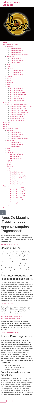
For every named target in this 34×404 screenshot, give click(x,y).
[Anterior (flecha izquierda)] (1, 403)
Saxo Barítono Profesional (18, 94)
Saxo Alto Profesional (16, 90)
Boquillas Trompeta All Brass (19, 112)
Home (5, 42)
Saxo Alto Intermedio (16, 88)
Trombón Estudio (15, 58)
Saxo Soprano (14, 96)
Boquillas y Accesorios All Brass (16, 104)
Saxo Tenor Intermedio (17, 98)
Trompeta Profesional (16, 50)
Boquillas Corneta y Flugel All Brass (21, 106)
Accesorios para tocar (17, 118)
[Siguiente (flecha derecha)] (4, 403)
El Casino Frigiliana (7, 304)
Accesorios (6, 122)
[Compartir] (7, 401)
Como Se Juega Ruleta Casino (10, 318)
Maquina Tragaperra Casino (9, 244)
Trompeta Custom (15, 52)
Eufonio (9, 78)
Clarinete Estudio (15, 72)
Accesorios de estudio (17, 116)
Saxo (8, 86)
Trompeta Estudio (15, 48)
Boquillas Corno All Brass (18, 108)
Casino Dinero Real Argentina (10, 332)
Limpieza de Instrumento (17, 120)
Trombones (10, 56)
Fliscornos (10, 82)
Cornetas (9, 76)
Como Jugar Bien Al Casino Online (11, 316)
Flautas (9, 80)
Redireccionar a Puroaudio (10, 3)
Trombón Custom (15, 62)
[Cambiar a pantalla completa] (4, 401)
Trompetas (10, 46)
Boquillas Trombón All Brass (18, 110)
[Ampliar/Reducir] (1, 401)
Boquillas (6, 102)
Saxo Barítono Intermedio (18, 92)
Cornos (9, 66)
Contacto (6, 124)
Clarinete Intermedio (16, 74)
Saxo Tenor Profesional (17, 100)
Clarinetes (10, 68)
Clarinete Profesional (16, 70)
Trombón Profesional (16, 60)
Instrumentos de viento (10, 44)
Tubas (8, 64)
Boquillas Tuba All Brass (17, 114)
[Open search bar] (17, 209)
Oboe (8, 84)
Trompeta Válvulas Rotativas (19, 54)
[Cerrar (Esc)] (11, 401)
